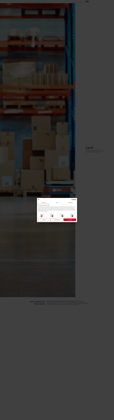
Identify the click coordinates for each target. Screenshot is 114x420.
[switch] (52, 216)
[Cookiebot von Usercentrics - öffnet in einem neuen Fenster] (72, 199)
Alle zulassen (70, 219)
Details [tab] (57, 202)
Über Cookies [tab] (70, 202)
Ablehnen (44, 219)
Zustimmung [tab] (44, 202)
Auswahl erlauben (57, 219)
